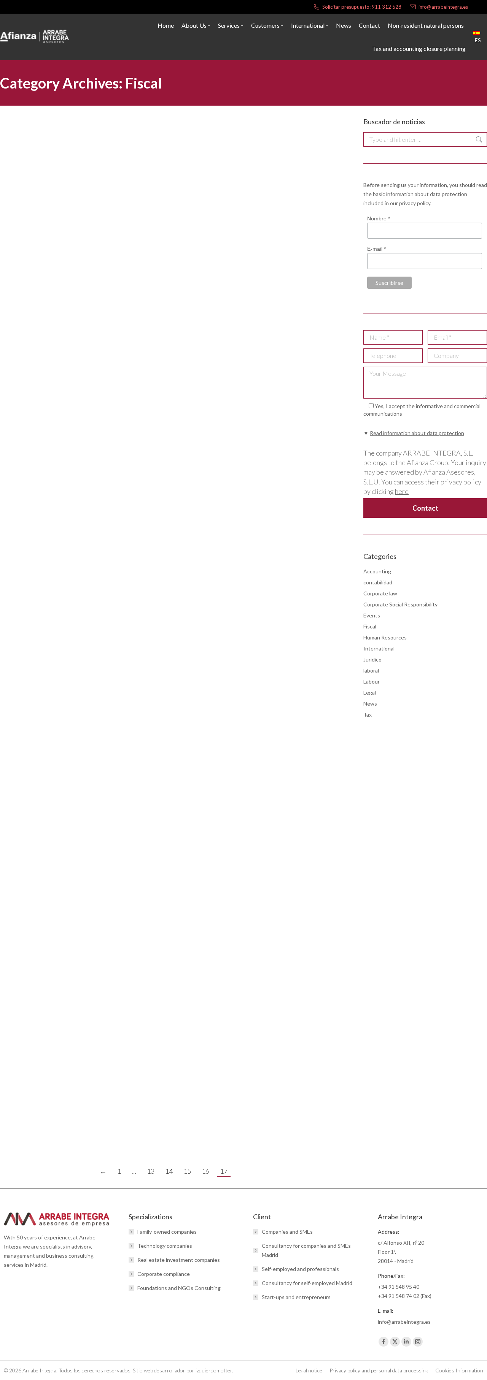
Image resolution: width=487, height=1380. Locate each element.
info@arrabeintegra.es (443, 7)
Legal (369, 692)
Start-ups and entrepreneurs (296, 1297)
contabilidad (377, 582)
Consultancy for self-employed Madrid (307, 1283)
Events (371, 615)
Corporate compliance (163, 1274)
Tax (367, 714)
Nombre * (378, 218)
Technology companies (164, 1245)
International (379, 648)
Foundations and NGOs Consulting (179, 1288)
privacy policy (414, 203)
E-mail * (376, 249)
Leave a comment (131, 236)
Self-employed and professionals (300, 1269)
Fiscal (16, 236)
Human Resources (385, 637)
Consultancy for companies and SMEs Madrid (306, 1250)
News (51, 236)
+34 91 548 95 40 (398, 1286)
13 (150, 1171)
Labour (371, 681)
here (402, 491)
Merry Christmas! (40, 1088)
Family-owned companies (167, 1231)
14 (169, 1171)
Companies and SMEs (287, 1231)
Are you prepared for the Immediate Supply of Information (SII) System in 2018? (148, 821)
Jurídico (34, 236)
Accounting (377, 571)
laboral (371, 670)
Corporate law (380, 593)
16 (205, 1171)
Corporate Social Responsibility (400, 604)
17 (224, 1171)
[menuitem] (480, 37)
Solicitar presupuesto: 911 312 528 (361, 7)
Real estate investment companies (178, 1260)
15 (187, 1171)
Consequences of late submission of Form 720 (89, 925)
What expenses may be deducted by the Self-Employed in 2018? (120, 395)
